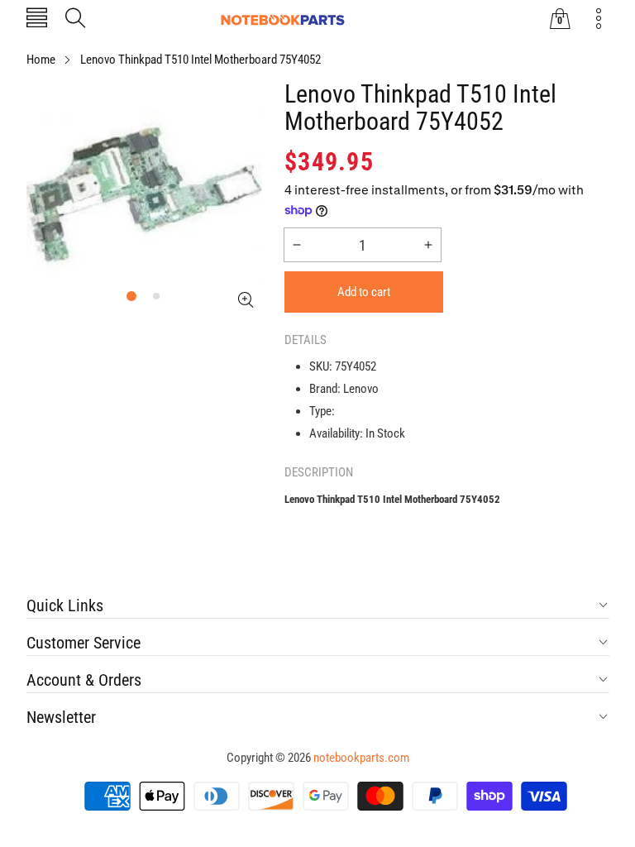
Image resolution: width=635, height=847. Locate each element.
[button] (36, 19)
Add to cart (363, 292)
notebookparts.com (361, 757)
